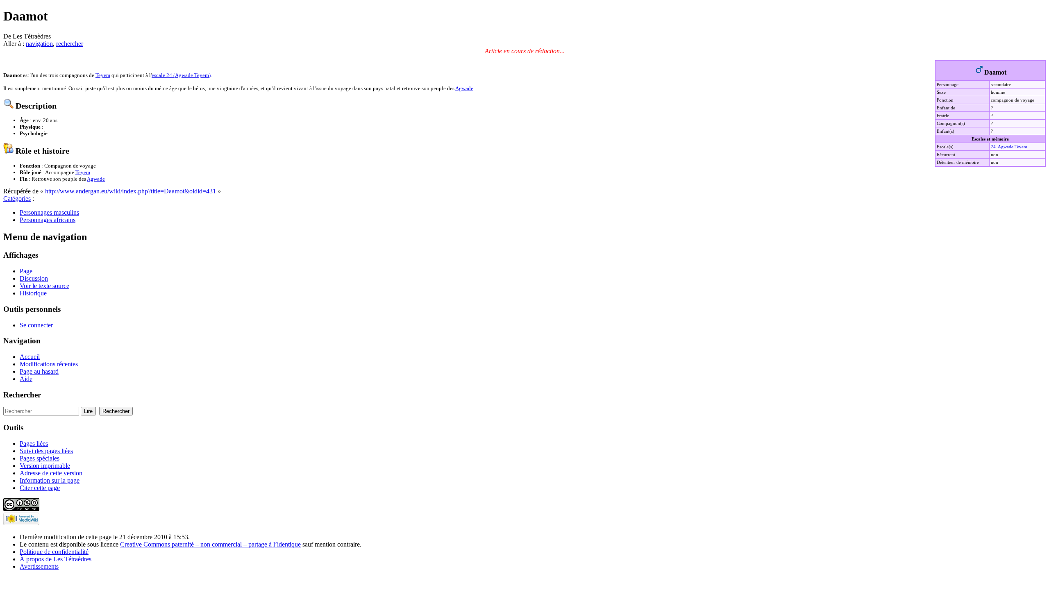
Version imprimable (45, 465)
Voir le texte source (44, 285)
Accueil (30, 356)
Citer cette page (40, 487)
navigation (39, 43)
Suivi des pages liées (46, 450)
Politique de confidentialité (54, 551)
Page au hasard (39, 371)
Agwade (464, 88)
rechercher (69, 43)
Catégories (17, 198)
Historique (33, 293)
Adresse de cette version (51, 473)
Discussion (34, 278)
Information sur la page (49, 480)
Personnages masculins (49, 212)
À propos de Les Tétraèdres (55, 559)
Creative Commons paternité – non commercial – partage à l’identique (210, 544)
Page (26, 271)
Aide (26, 378)
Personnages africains (47, 219)
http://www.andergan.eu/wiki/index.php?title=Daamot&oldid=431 (130, 191)
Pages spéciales (39, 458)
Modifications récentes (49, 364)
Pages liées (34, 443)
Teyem (102, 75)
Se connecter (36, 325)
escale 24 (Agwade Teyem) (181, 75)
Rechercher (22, 394)
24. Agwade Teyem (1009, 146)
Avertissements (39, 566)
